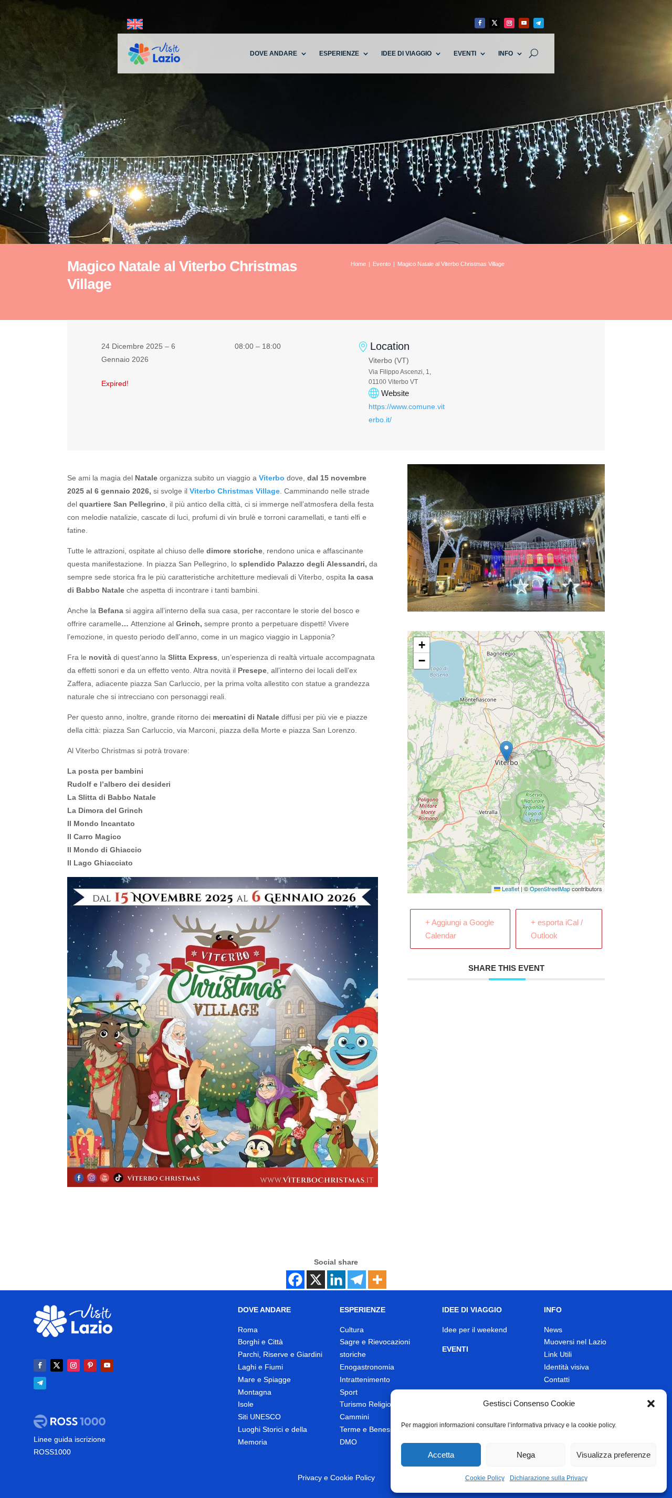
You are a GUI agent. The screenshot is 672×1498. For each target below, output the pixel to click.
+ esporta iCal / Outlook (557, 929)
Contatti (557, 1379)
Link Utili (558, 1354)
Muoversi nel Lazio (575, 1342)
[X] (316, 1279)
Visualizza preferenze (613, 1454)
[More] (377, 1279)
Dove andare (273, 53)
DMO (348, 1442)
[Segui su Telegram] (538, 23)
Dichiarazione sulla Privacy (548, 1478)
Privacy (310, 1477)
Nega (526, 1454)
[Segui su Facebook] (480, 23)
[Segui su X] (494, 23)
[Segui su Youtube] (524, 23)
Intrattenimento (365, 1379)
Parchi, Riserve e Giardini (280, 1354)
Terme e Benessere (372, 1429)
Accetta (441, 1454)
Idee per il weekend (474, 1329)
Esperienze (339, 53)
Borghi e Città (260, 1342)
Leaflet (509, 888)
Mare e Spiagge (264, 1379)
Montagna (254, 1392)
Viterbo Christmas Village (235, 491)
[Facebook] (295, 1279)
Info (505, 53)
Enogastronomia (367, 1367)
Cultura (352, 1329)
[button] (651, 1403)
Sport (349, 1392)
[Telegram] (357, 1279)
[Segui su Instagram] (509, 23)
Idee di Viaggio (406, 53)
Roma (248, 1329)
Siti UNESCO (259, 1417)
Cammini (354, 1417)
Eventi (465, 53)
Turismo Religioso (369, 1404)
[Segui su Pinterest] (90, 1365)
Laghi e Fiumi (260, 1367)
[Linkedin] (336, 1279)
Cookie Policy (485, 1478)
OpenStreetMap (550, 888)
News (553, 1329)
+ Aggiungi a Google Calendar (459, 929)
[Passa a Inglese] (135, 24)
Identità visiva (566, 1367)
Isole (246, 1404)
